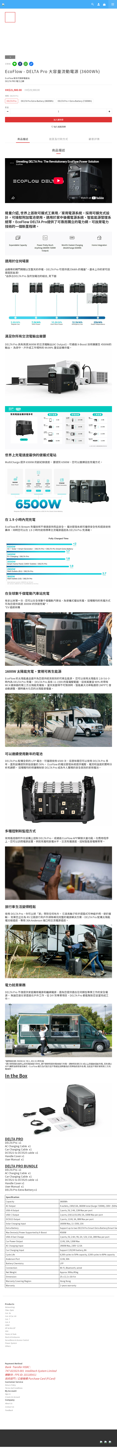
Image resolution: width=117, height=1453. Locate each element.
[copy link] (31, 64)
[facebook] (20, 64)
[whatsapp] (26, 64)
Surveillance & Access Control (17, 1340)
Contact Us (9, 1407)
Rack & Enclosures (12, 1337)
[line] (14, 64)
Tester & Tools (10, 1334)
